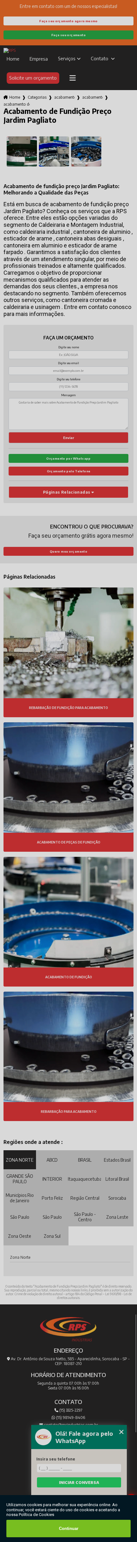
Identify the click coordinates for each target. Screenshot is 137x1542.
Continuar (68, 1528)
